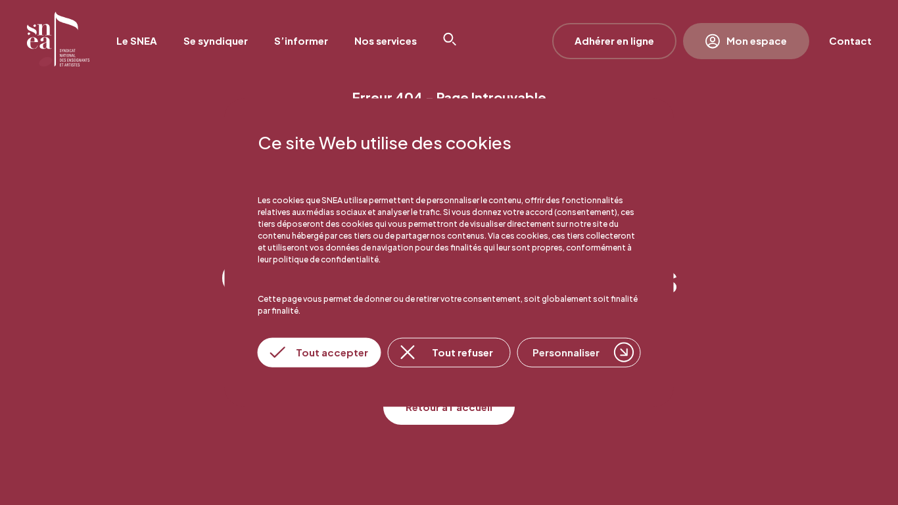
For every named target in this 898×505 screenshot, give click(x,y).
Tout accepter (332, 352)
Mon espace (756, 40)
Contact (850, 40)
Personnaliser (566, 352)
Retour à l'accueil (449, 406)
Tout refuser (462, 352)
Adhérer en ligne (614, 40)
